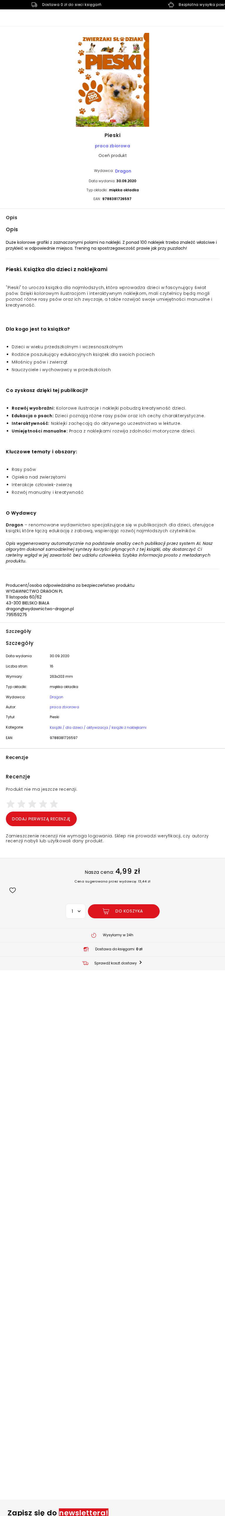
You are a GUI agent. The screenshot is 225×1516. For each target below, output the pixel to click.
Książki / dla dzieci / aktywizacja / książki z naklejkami (98, 727)
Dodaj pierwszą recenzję (41, 819)
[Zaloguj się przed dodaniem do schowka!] (12, 890)
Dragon (123, 171)
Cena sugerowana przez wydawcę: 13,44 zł (112, 881)
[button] (112, 81)
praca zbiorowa (112, 146)
